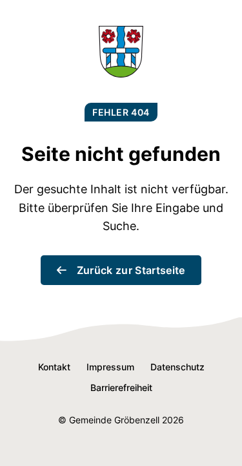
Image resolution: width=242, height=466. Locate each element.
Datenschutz (177, 366)
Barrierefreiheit (121, 387)
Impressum (110, 366)
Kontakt (54, 366)
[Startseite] (121, 73)
